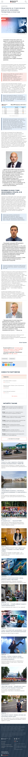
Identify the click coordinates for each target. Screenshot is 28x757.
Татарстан (12, 358)
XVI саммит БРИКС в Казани (9, 381)
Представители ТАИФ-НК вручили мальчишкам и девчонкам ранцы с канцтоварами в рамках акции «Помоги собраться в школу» (12, 523)
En (17, 741)
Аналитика (4, 6)
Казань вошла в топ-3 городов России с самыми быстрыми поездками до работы (12, 412)
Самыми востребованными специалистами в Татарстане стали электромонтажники (13, 421)
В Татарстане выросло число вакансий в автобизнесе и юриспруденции (13, 434)
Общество (3, 488)
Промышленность (5, 684)
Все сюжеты (14, 396)
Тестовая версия (5, 753)
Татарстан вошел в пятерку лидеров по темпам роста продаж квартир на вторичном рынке (12, 408)
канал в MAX (18, 349)
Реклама (3, 743)
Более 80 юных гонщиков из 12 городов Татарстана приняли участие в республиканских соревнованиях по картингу (13, 464)
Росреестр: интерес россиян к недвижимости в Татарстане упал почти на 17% (13, 430)
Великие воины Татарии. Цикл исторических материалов (13, 387)
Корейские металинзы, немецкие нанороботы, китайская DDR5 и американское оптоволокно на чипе (13, 580)
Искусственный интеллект (9, 392)
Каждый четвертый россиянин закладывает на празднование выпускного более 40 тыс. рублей (13, 426)
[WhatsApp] (8, 365)
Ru (15, 741)
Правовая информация (6, 744)
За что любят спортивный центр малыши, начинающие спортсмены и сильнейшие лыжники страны (13, 689)
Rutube (10, 353)
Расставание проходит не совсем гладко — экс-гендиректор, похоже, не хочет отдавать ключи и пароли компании (13, 551)
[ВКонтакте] (3, 365)
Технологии (4, 576)
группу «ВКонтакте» (8, 349)
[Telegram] (11, 365)
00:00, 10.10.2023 (4, 14)
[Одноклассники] (6, 365)
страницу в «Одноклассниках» (11, 350)
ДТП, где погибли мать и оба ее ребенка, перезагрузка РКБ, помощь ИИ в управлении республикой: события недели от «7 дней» (13, 717)
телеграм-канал (18, 348)
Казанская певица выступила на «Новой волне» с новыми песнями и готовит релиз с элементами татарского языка (12, 659)
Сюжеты (5, 377)
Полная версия (4, 751)
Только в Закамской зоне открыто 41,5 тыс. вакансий (13, 605)
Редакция (3, 741)
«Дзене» (15, 353)
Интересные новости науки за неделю (13, 631)
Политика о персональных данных (7, 747)
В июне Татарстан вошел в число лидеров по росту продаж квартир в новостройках (13, 417)
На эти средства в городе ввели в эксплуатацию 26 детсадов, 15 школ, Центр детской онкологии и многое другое (14, 494)
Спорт (2, 460)
